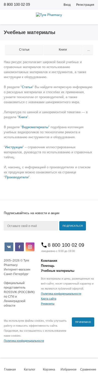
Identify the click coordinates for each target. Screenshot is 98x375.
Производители (16, 177)
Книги (23, 117)
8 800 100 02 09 (17, 4)
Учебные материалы (57, 271)
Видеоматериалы (35, 127)
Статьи (27, 87)
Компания (49, 261)
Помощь (48, 266)
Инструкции (14, 147)
